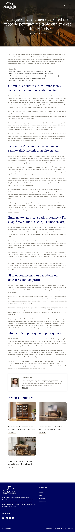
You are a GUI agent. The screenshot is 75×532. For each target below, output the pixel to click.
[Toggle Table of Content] (63, 69)
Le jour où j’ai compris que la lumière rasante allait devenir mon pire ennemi (31, 73)
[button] (64, 5)
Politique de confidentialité (60, 528)
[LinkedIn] (10, 518)
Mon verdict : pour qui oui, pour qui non (21, 80)
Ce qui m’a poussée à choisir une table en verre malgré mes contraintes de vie (31, 71)
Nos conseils (43, 33)
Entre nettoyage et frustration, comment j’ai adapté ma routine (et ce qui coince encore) (34, 76)
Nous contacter (42, 501)
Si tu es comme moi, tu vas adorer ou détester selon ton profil (27, 78)
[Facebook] (3, 518)
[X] (13, 518)
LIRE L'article (12, 432)
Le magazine (42, 498)
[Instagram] (7, 518)
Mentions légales (49, 528)
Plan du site (70, 528)
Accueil (41, 492)
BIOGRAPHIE (25, 387)
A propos (41, 495)
